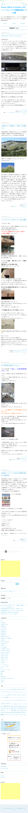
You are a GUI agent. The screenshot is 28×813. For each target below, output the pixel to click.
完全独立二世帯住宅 (18, 706)
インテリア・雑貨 (4, 666)
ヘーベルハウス (8, 112)
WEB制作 (18, 689)
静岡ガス (24, 712)
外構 (10, 706)
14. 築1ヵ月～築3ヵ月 (5, 650)
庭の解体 (6, 708)
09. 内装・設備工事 (5, 641)
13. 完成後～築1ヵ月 (5, 648)
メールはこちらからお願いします (8, 591)
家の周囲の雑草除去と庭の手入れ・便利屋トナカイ (12, 608)
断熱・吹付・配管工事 (16, 708)
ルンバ (23, 703)
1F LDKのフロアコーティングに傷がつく (10, 613)
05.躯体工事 (3, 634)
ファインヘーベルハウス (13, 700)
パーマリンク (24, 113)
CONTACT (23, 23)
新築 (25, 708)
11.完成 (2, 645)
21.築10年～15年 (4, 624)
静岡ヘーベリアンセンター (22, 112)
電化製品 (3, 671)
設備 (26, 111)
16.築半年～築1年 (23, 458)
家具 (2, 667)
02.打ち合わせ (4, 627)
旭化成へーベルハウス (17, 206)
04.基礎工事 (3, 633)
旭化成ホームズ (14, 112)
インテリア (12, 691)
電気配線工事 (19, 712)
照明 (7, 712)
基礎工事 (6, 706)
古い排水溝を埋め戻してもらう (10, 365)
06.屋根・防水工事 (5, 636)
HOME (5, 23)
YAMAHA (23, 689)
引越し (10, 708)
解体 (8, 712)
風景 (2, 674)
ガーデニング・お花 (5, 669)
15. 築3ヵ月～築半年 (5, 652)
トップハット (19, 697)
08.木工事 (3, 640)
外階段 (12, 706)
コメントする (24, 109)
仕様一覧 (3, 662)
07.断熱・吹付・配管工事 (6, 638)
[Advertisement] (10, 569)
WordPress (3, 777)
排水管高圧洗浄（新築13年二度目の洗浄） (10, 612)
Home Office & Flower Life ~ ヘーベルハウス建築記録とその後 (14, 10)
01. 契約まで (3, 622)
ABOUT (14, 23)
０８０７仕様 (22, 714)
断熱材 (23, 708)
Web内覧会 (13, 689)
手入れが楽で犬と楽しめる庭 (7, 678)
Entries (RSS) (4, 766)
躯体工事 (13, 712)
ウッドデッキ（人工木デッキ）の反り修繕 (13, 219)
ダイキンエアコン (11, 697)
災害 (2, 620)
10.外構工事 (15, 350)
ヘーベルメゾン (18, 540)
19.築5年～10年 (22, 111)
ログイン (3, 775)
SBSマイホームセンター (4, 689)
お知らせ (25, 539)
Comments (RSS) (4, 768)
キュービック (14, 695)
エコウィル (18, 692)
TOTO (10, 689)
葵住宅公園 (3, 676)
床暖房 (4, 708)
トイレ (15, 697)
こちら (23, 80)
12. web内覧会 (4, 647)
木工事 (4, 712)
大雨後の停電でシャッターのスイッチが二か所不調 (12, 610)
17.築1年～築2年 (21, 350)
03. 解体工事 (3, 631)
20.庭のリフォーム (5, 661)
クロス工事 (22, 695)
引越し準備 (3, 629)
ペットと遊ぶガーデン (16, 703)
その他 (25, 350)
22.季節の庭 (3, 626)
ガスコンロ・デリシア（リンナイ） (11, 35)
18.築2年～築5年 (4, 657)
